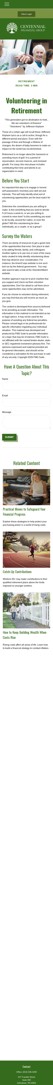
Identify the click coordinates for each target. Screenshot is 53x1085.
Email (5, 395)
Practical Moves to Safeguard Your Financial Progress (24, 511)
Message (6, 412)
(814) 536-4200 (30, 1072)
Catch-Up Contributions (17, 571)
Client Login (26, 14)
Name (5, 379)
